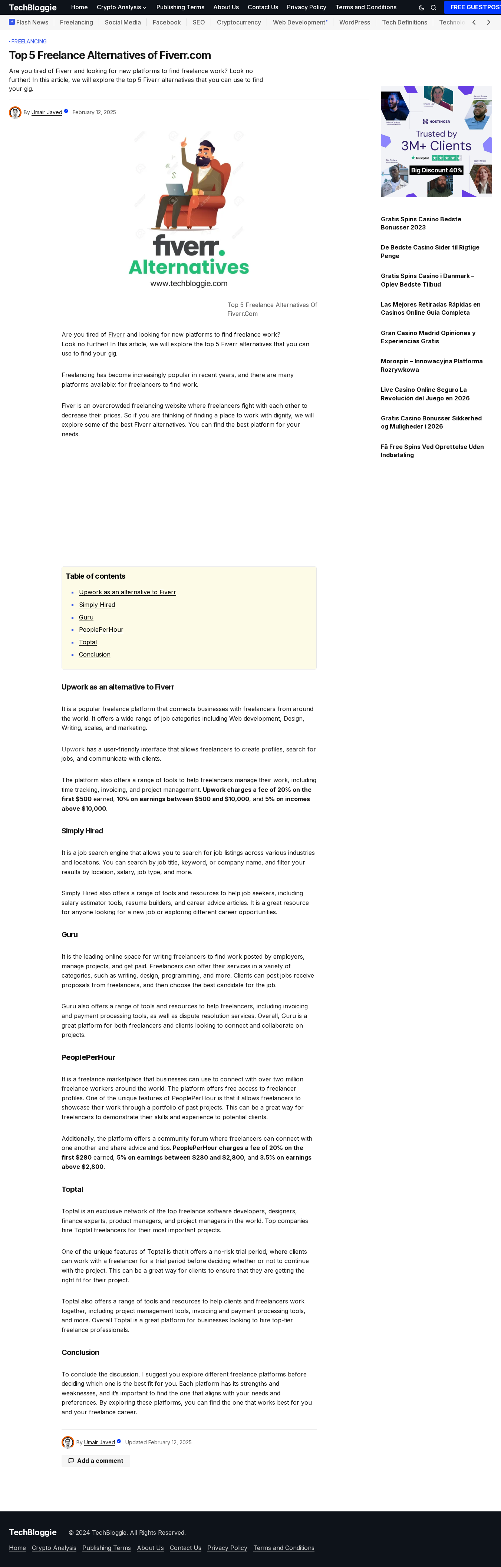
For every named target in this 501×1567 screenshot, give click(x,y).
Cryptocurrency (239, 22)
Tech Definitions (404, 22)
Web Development (299, 22)
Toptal (88, 642)
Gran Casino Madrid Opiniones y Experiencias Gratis (428, 337)
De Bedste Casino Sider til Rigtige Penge (430, 251)
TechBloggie (32, 7)
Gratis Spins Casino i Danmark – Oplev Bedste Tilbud (427, 280)
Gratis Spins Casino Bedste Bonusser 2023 (421, 223)
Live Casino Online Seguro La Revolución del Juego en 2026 (425, 393)
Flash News (32, 22)
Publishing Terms (106, 1547)
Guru (86, 617)
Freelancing (76, 22)
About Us (150, 1547)
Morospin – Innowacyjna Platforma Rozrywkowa (432, 365)
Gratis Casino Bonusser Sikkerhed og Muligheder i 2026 (431, 422)
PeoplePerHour (101, 629)
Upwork (74, 749)
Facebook (167, 22)
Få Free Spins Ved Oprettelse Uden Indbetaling (432, 451)
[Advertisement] (189, 503)
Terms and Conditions (283, 1547)
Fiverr (116, 334)
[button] (422, 7)
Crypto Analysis (54, 1547)
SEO (199, 22)
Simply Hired (97, 604)
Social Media (123, 22)
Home (17, 1547)
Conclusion (95, 654)
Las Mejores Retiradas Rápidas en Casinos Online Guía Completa (431, 308)
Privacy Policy (227, 1547)
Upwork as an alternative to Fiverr (127, 592)
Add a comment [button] (100, 1460)
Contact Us (185, 1547)
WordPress (354, 22)
